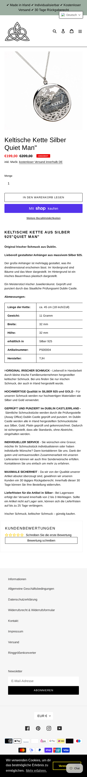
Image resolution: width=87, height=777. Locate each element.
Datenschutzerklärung (22, 599)
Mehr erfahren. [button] (36, 770)
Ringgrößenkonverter (22, 652)
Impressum (15, 631)
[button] (71, 14)
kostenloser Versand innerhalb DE (41, 161)
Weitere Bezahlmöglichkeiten (43, 218)
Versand (13, 642)
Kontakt (13, 620)
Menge (8, 175)
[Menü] (80, 31)
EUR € (42, 716)
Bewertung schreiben (41, 540)
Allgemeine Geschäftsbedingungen (31, 588)
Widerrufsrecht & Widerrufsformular (31, 610)
